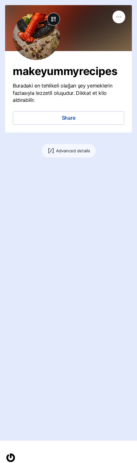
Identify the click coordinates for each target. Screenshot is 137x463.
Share (69, 118)
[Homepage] (10, 457)
